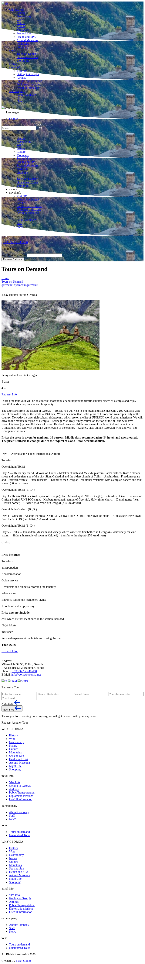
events (13, 64)
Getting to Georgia (28, 74)
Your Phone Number (14, 255)
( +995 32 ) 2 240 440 (15, 242)
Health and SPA (26, 36)
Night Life (23, 43)
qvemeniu (7, 285)
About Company (27, 94)
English (13, 118)
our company (17, 91)
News (20, 101)
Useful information (28, 87)
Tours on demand (19, 831)
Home (5, 278)
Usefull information (20, 799)
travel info (15, 67)
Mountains (23, 30)
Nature (21, 23)
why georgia (16, 9)
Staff (19, 98)
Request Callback (12, 259)
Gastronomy (24, 16)
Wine (20, 19)
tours (12, 50)
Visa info (22, 70)
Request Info (10, 394)
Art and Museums (27, 40)
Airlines (21, 77)
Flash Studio (23, 960)
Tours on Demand (27, 53)
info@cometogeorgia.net (26, 674)
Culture (21, 26)
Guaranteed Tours (27, 57)
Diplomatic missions (29, 84)
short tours (23, 60)
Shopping (22, 47)
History (21, 13)
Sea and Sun (24, 33)
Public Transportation (29, 81)
